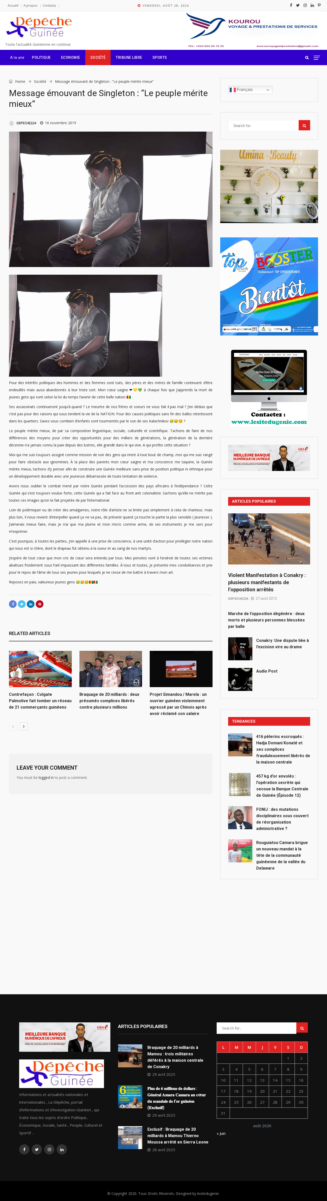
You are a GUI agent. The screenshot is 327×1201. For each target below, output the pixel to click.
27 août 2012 (266, 598)
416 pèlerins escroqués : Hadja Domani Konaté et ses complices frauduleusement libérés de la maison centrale (283, 749)
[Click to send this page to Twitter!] (22, 604)
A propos (31, 5)
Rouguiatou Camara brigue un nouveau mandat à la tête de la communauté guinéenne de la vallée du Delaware (282, 855)
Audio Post (266, 671)
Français (244, 89)
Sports (160, 57)
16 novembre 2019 (60, 122)
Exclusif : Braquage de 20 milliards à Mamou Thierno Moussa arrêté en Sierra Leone (177, 1136)
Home (19, 81)
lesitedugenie (208, 1193)
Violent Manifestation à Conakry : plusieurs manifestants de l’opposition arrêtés (267, 582)
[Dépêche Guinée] (38, 27)
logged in (46, 777)
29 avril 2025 (163, 1074)
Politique (41, 57)
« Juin (221, 1133)
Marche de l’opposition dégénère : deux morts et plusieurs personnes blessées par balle (266, 620)
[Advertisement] (269, 925)
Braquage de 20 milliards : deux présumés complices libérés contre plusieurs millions (109, 701)
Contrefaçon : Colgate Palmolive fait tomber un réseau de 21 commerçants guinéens (40, 701)
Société (98, 57)
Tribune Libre (129, 57)
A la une (17, 57)
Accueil (13, 5)
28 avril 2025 (163, 1149)
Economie (70, 57)
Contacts (49, 5)
